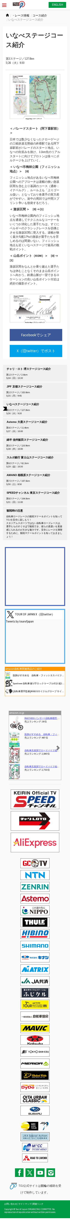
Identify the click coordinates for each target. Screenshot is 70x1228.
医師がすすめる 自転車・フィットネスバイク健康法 (41, 675)
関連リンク (38, 1203)
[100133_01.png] (35, 97)
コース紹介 (39, 15)
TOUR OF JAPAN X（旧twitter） (35, 614)
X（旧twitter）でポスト (36, 350)
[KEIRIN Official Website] (35, 1136)
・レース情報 (20, 15)
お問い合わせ (10, 1203)
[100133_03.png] (35, 308)
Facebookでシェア (36, 335)
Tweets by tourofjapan (20, 621)
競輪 (44, 1186)
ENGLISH (57, 4)
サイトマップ (24, 1203)
